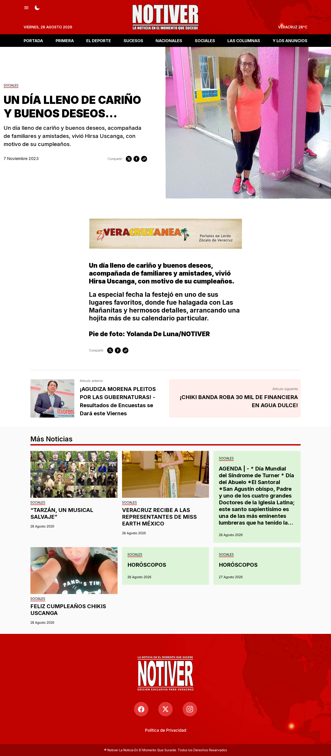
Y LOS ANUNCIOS (290, 40)
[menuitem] (165, 730)
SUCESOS (133, 40)
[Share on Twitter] (128, 158)
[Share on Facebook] (136, 158)
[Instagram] (190, 709)
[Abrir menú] (26, 7)
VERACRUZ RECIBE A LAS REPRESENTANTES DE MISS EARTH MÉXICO (159, 517)
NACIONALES (169, 40)
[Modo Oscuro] (37, 7)
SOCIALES (205, 40)
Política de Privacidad (165, 730)
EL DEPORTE (98, 40)
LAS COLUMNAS (243, 40)
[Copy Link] (144, 158)
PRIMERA (65, 40)
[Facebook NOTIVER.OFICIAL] (141, 709)
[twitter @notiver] (165, 709)
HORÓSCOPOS (146, 565)
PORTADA (33, 40)
